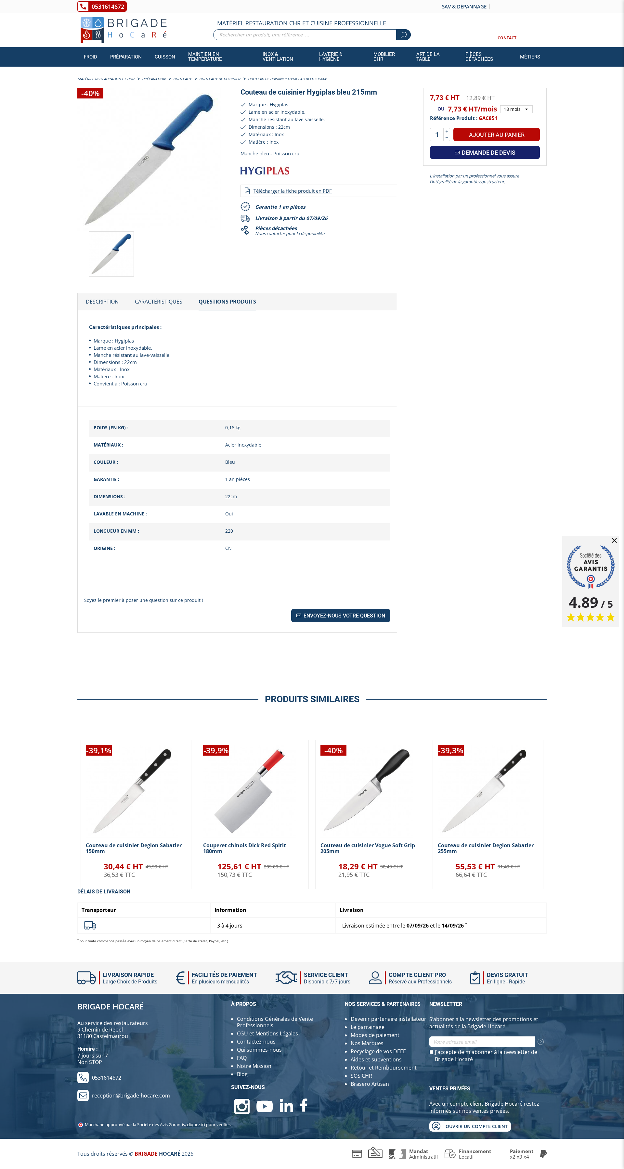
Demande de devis (488, 152)
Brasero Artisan (370, 1083)
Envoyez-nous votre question (343, 616)
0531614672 (108, 6)
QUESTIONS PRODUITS (227, 301)
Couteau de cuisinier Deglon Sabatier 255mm (486, 848)
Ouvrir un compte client (477, 1126)
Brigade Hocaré (110, 1006)
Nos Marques (367, 1043)
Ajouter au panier (497, 134)
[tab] (102, 302)
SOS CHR (361, 1075)
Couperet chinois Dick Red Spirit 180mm (244, 848)
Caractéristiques (158, 301)
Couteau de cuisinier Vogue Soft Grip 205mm (367, 848)
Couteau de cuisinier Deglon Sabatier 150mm (134, 848)
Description (102, 301)
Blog (242, 1074)
